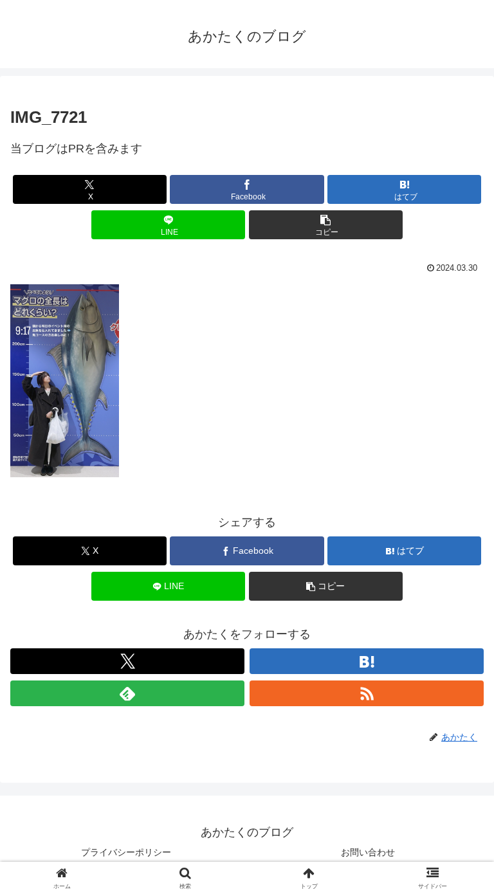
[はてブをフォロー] (367, 661)
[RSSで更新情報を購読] (367, 693)
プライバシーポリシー (126, 852)
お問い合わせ (368, 852)
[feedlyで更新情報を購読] (127, 693)
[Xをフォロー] (127, 661)
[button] (326, 224)
